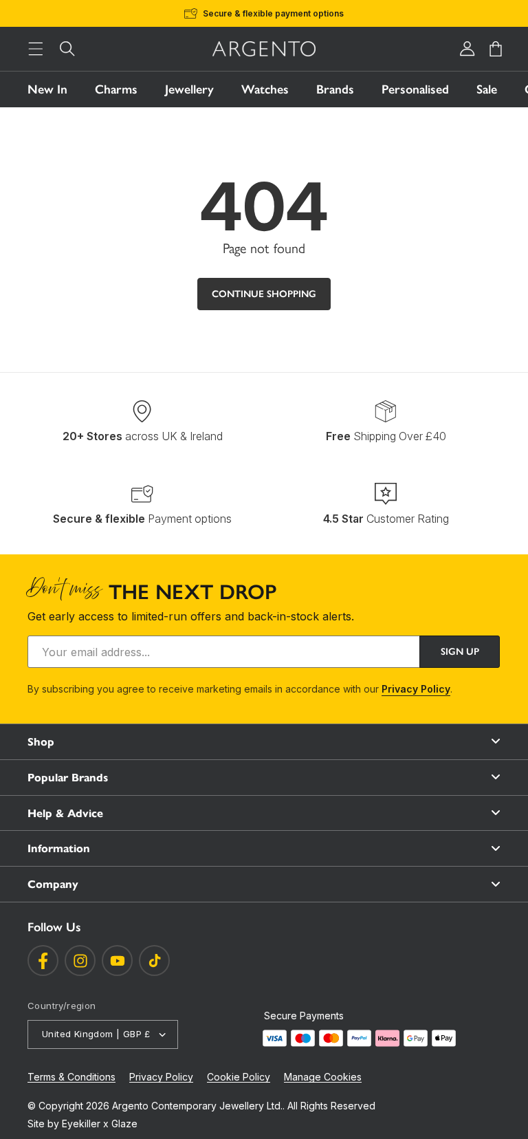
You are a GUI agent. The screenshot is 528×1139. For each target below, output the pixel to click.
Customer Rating (386, 518)
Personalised (415, 89)
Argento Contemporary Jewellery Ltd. (197, 1105)
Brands (335, 89)
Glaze (124, 1123)
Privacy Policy (416, 689)
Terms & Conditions (72, 1077)
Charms (116, 89)
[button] (36, 49)
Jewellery (189, 89)
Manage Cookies (323, 1077)
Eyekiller (81, 1123)
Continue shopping (264, 294)
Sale (486, 89)
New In (47, 89)
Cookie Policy (238, 1077)
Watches (265, 89)
